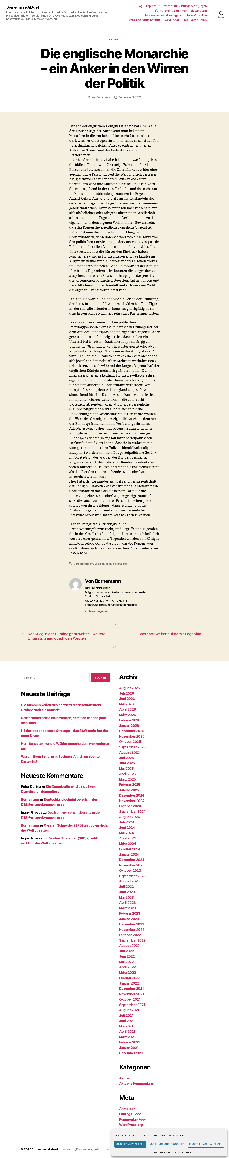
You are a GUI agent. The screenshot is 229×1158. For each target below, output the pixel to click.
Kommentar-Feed (132, 1119)
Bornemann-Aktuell (22, 7)
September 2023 (132, 876)
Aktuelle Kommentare (136, 1083)
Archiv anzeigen (96, 611)
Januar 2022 (129, 983)
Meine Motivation (196, 15)
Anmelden (127, 1109)
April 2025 (127, 774)
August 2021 (129, 1010)
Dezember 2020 (131, 1053)
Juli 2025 (126, 758)
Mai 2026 (126, 704)
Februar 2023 (129, 913)
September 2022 (132, 940)
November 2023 (131, 865)
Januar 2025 (129, 790)
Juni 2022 (127, 956)
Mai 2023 (126, 897)
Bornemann (103, 97)
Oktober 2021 (130, 999)
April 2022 (127, 967)
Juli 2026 (126, 693)
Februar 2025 (129, 785)
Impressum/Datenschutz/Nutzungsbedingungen (171, 1152)
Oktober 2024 (130, 806)
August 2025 (129, 752)
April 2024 (127, 838)
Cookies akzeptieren (130, 1144)
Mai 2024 (126, 833)
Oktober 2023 (130, 870)
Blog (139, 6)
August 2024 (129, 817)
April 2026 (127, 709)
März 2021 (127, 1037)
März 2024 (127, 844)
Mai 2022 (126, 962)
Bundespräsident (83, 563)
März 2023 (127, 908)
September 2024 (132, 811)
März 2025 (127, 779)
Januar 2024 (129, 854)
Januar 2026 (129, 726)
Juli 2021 (126, 1015)
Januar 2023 (129, 919)
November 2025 (131, 736)
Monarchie (121, 563)
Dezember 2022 (131, 924)
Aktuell (114, 39)
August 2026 (129, 688)
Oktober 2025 (130, 742)
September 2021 (132, 1005)
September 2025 (132, 747)
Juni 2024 (127, 828)
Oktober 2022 (130, 935)
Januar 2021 (128, 1048)
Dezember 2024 (131, 795)
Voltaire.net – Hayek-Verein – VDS (185, 19)
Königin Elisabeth (104, 563)
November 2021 (131, 994)
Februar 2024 (129, 849)
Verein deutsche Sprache (145, 19)
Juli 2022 (126, 951)
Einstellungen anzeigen (206, 1144)
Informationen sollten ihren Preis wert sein (180, 10)
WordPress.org (131, 1125)
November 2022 (131, 930)
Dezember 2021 (131, 989)
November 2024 (132, 801)
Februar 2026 (129, 720)
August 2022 (129, 946)
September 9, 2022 (130, 97)
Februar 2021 (129, 1042)
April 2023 (127, 903)
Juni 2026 (127, 699)
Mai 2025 (126, 769)
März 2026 (127, 715)
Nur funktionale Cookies (167, 1144)
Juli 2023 (126, 887)
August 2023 (129, 881)
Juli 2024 (126, 822)
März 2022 (127, 973)
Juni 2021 (126, 1021)
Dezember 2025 (131, 731)
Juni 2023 (127, 892)
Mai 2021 (126, 1026)
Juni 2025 (127, 763)
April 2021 (127, 1032)
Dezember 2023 (131, 860)
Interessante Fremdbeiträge (160, 15)
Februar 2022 (129, 978)
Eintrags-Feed (130, 1114)
